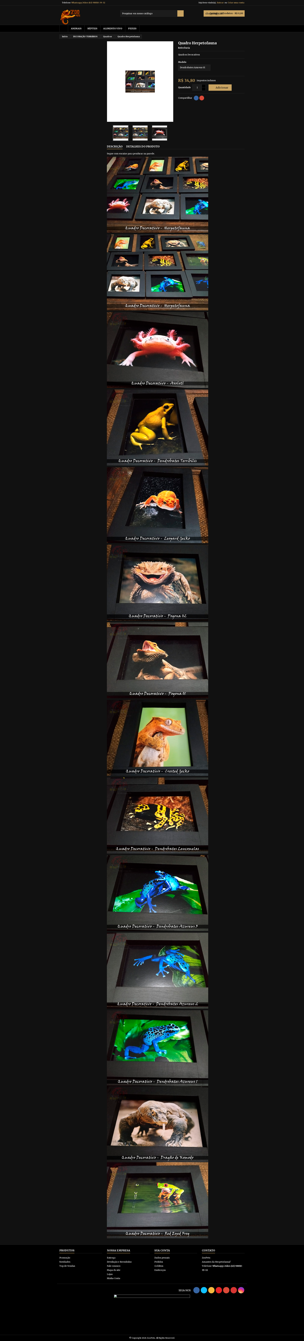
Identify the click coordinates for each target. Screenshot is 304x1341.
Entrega (111, 1257)
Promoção (64, 1257)
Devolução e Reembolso (119, 1262)
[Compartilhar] (196, 98)
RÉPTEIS (92, 28)
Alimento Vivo (112, 28)
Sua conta (162, 1250)
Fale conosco (113, 1266)
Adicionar (219, 87)
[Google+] (201, 98)
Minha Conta (113, 1278)
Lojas (110, 1274)
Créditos (158, 1266)
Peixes (132, 28)
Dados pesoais (162, 1257)
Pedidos (158, 1262)
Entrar (220, 2)
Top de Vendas (67, 1266)
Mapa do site (113, 1270)
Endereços (160, 1270)
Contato (208, 1250)
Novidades (64, 1262)
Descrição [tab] (115, 146)
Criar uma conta (236, 2)
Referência (184, 48)
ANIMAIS (76, 28)
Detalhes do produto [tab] (143, 146)
